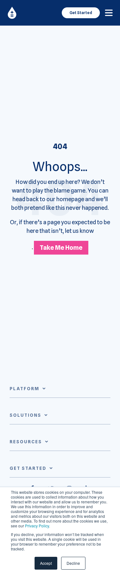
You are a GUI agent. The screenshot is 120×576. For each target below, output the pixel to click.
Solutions (25, 415)
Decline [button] (73, 563)
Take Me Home (61, 247)
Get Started (80, 12)
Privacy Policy (37, 525)
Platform (24, 388)
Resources (26, 441)
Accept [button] (46, 563)
